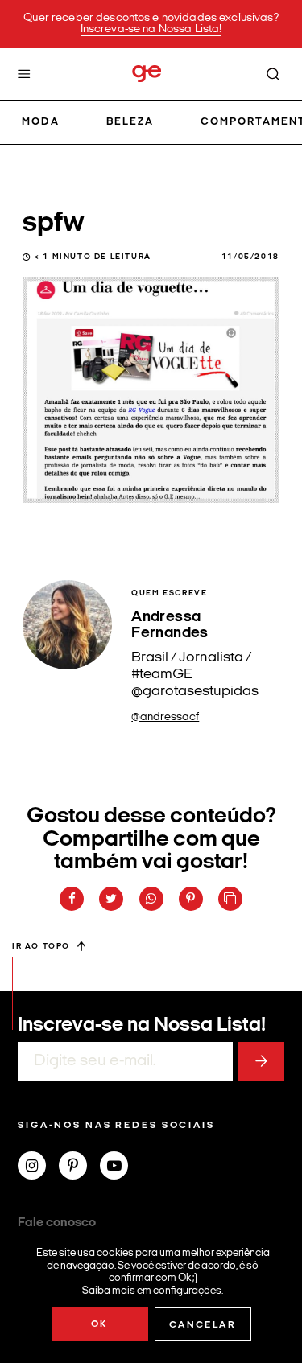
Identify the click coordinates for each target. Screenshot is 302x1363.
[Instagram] (38, 1167)
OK (99, 1324)
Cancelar (202, 1325)
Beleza (130, 122)
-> (261, 1061)
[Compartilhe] (230, 899)
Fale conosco (57, 1223)
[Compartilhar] (72, 899)
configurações (187, 1290)
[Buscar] (273, 74)
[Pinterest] (79, 1167)
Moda (41, 122)
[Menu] (24, 74)
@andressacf (165, 717)
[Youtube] (120, 1167)
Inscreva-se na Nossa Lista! (151, 29)
